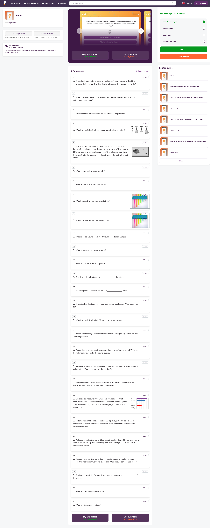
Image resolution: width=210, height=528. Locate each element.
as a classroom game (170, 22)
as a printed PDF (169, 41)
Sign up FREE (201, 3)
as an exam (167, 35)
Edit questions (20, 34)
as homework (168, 28)
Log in (189, 3)
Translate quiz (48, 34)
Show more (183, 161)
